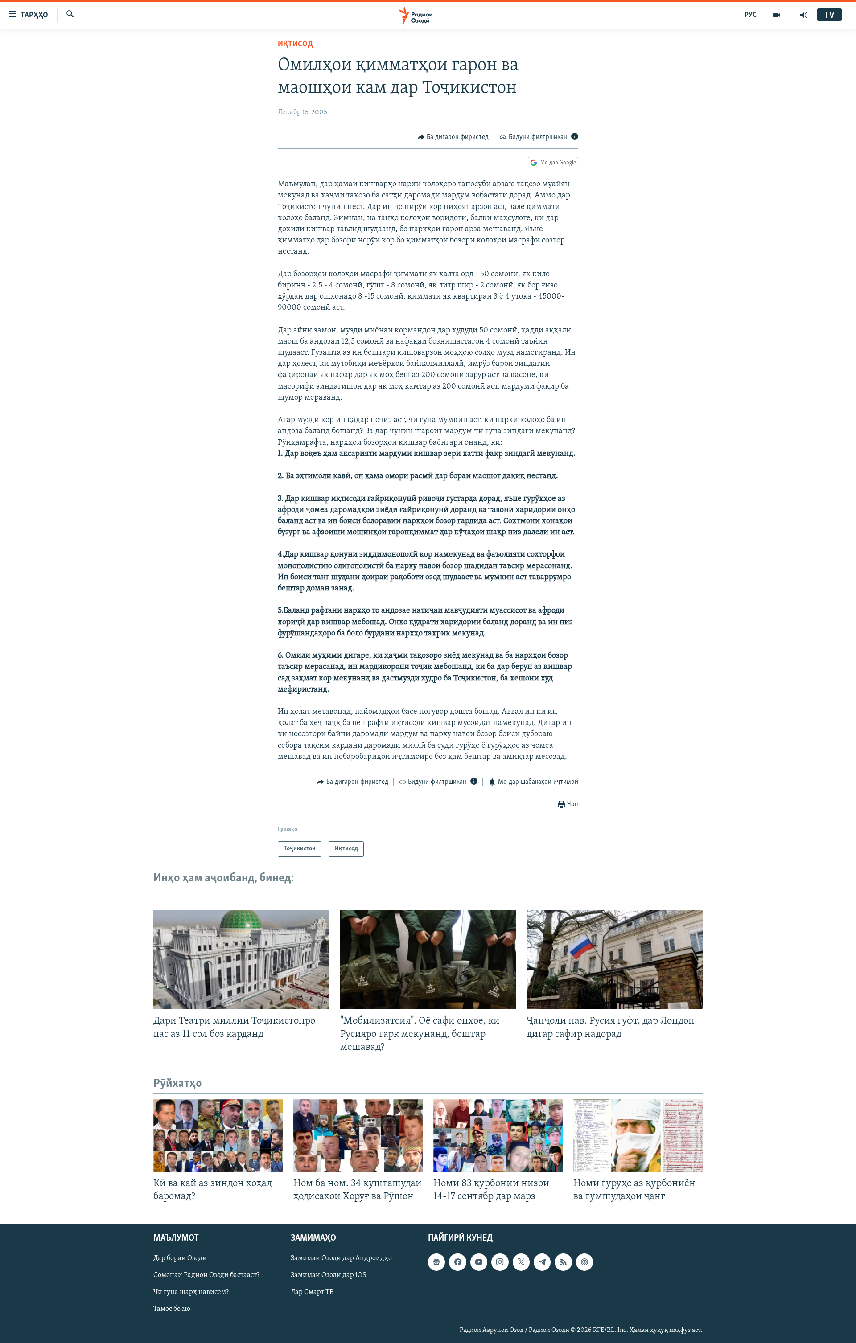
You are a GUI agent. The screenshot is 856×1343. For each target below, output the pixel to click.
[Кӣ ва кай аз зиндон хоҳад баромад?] (218, 1135)
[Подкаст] (584, 1261)
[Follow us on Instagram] (499, 1261)
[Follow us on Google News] (436, 1261)
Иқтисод (295, 45)
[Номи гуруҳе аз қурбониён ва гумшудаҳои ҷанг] (638, 1135)
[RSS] (563, 1261)
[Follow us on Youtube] (478, 1261)
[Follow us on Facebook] (457, 1261)
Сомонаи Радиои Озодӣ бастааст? (206, 1275)
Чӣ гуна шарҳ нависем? (191, 1292)
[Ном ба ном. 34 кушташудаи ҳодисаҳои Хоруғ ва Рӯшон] (358, 1135)
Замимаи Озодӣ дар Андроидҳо (341, 1258)
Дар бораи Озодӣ (180, 1258)
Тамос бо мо (171, 1309)
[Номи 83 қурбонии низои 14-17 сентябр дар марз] (498, 1135)
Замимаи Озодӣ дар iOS (328, 1275)
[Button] (453, 137)
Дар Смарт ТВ (312, 1292)
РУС (751, 15)
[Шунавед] (803, 15)
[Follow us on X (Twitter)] (521, 1261)
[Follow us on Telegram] (542, 1261)
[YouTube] (776, 15)
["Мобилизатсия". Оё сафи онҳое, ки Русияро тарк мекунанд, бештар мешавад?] (428, 959)
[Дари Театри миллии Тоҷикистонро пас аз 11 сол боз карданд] (241, 959)
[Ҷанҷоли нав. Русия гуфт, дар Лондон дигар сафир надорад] (615, 959)
